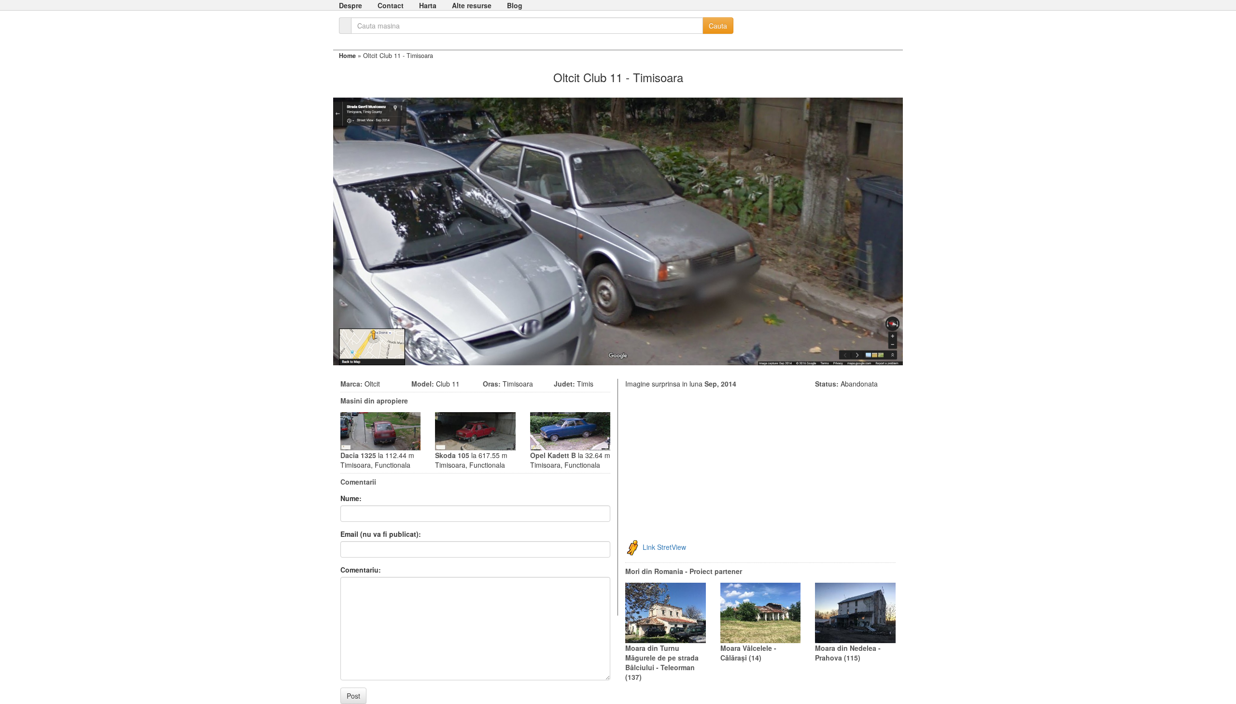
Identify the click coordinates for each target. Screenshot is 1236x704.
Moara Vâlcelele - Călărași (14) (748, 652)
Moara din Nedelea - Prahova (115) (848, 652)
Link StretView (664, 547)
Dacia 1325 (358, 455)
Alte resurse (472, 5)
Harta (427, 5)
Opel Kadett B (553, 455)
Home (347, 55)
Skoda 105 (452, 455)
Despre (350, 5)
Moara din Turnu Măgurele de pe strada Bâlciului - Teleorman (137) (662, 662)
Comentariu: (360, 570)
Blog (514, 5)
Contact (391, 5)
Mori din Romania (654, 571)
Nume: (351, 498)
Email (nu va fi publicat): (380, 534)
